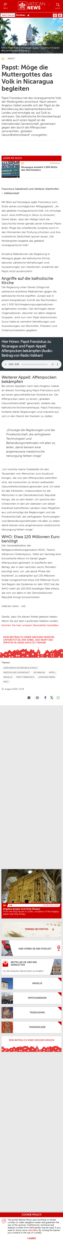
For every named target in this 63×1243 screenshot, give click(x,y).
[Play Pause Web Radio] (29, 15)
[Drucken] (37, 697)
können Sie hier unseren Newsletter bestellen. (30, 625)
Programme (60, 15)
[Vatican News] (31, 6)
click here (33, 1230)
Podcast (55, 15)
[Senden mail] (29, 697)
